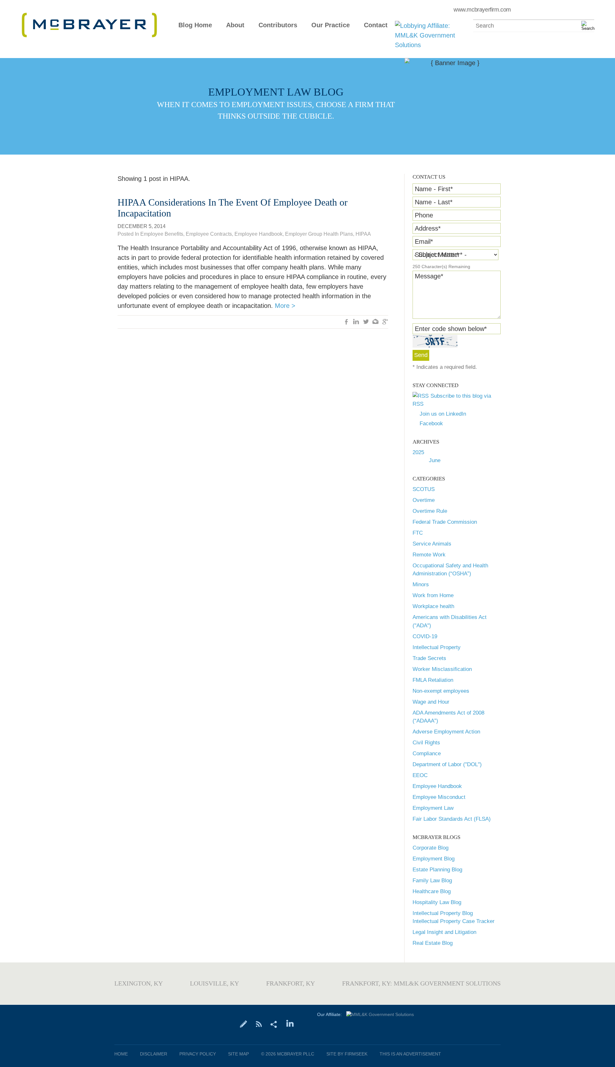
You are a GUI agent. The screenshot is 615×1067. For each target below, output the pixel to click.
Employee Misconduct (439, 797)
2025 (418, 452)
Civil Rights (426, 743)
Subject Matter (437, 254)
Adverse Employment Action (446, 732)
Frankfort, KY (290, 983)
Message (429, 276)
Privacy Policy (197, 1053)
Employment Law (433, 808)
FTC (418, 533)
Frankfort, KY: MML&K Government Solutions (421, 983)
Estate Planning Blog (437, 870)
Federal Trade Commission (445, 522)
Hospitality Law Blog (437, 902)
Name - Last (434, 202)
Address (428, 228)
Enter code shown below (451, 328)
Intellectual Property (437, 647)
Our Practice (330, 25)
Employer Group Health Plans (319, 234)
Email (424, 241)
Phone (424, 215)
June (434, 460)
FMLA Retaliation (433, 680)
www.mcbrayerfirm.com (482, 9)
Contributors (277, 25)
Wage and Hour (431, 702)
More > (285, 305)
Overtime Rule (430, 511)
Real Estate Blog (433, 943)
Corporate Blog (430, 848)
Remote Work (429, 555)
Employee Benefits (161, 234)
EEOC (420, 775)
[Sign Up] (243, 1024)
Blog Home (195, 25)
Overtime (424, 500)
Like (346, 322)
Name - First (434, 188)
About (235, 25)
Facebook (431, 423)
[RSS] (258, 1024)
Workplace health (433, 606)
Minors (421, 584)
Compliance (427, 753)
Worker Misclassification (442, 669)
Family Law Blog (432, 880)
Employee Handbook (437, 786)
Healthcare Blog (432, 891)
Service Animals (432, 544)
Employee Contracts (209, 234)
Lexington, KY (138, 983)
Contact (376, 25)
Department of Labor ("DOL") (447, 764)
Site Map (238, 1053)
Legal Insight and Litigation (444, 932)
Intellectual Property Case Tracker (454, 921)
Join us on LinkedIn (443, 414)
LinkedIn (356, 322)
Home (121, 1053)
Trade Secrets (429, 658)
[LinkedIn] (290, 1024)
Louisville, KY (214, 983)
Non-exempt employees (441, 691)
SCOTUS (424, 489)
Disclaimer (153, 1053)
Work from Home (433, 595)
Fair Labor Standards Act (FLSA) (452, 819)
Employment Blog (434, 859)
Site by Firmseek (346, 1053)
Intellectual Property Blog (443, 913)
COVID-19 (425, 636)
